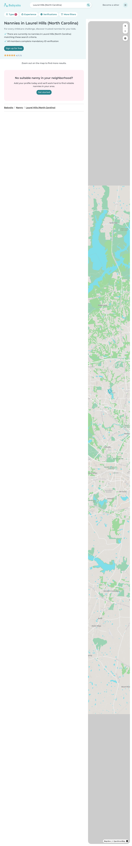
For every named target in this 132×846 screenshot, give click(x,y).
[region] (109, 432)
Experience (30, 14)
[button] (109, 391)
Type (12, 14)
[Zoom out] (125, 31)
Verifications (50, 14)
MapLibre (107, 841)
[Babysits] (12, 5)
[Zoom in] (125, 25)
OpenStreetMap (119, 841)
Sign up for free (14, 48)
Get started (44, 92)
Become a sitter (111, 5)
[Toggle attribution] (127, 841)
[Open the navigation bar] (125, 5)
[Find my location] (125, 38)
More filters (69, 14)
